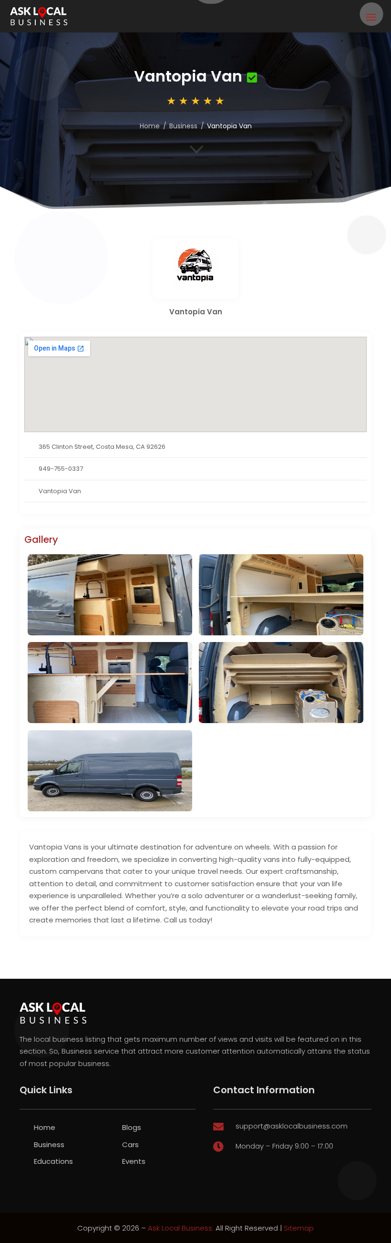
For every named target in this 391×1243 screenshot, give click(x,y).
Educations (53, 1161)
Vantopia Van (60, 491)
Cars (130, 1144)
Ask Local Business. (181, 1228)
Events (133, 1161)
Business (183, 126)
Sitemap (299, 1228)
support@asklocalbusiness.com (292, 1126)
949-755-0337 (61, 468)
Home (150, 126)
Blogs (131, 1127)
